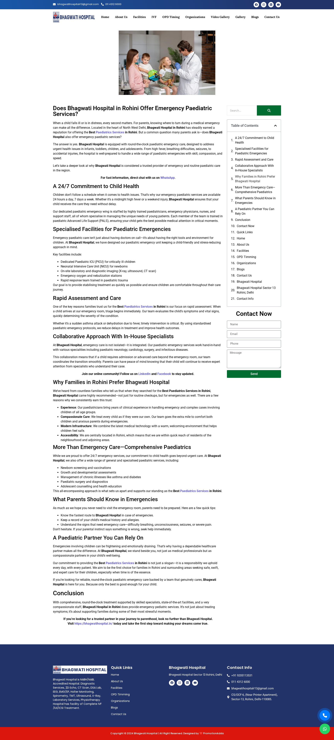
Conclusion (242, 220)
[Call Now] (325, 715)
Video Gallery (220, 17)
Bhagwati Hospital (249, 282)
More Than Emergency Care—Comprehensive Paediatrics (255, 190)
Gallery (240, 17)
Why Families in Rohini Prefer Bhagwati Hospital (255, 179)
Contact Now (245, 226)
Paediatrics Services (110, 132)
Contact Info (245, 299)
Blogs (255, 17)
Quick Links (245, 232)
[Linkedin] (271, 4)
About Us (121, 17)
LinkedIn (144, 374)
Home (105, 17)
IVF (154, 17)
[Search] (269, 110)
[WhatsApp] (325, 729)
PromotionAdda (213, 733)
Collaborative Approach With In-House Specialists (254, 168)
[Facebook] (256, 4)
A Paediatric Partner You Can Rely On (254, 211)
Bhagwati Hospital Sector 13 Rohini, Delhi (256, 290)
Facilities (139, 17)
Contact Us (271, 17)
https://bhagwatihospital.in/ (93, 623)
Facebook (164, 374)
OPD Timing (171, 17)
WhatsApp (167, 178)
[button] (275, 125)
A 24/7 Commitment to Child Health (254, 140)
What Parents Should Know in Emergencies (255, 200)
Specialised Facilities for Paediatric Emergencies (251, 151)
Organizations (195, 17)
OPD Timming (246, 257)
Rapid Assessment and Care (254, 159)
